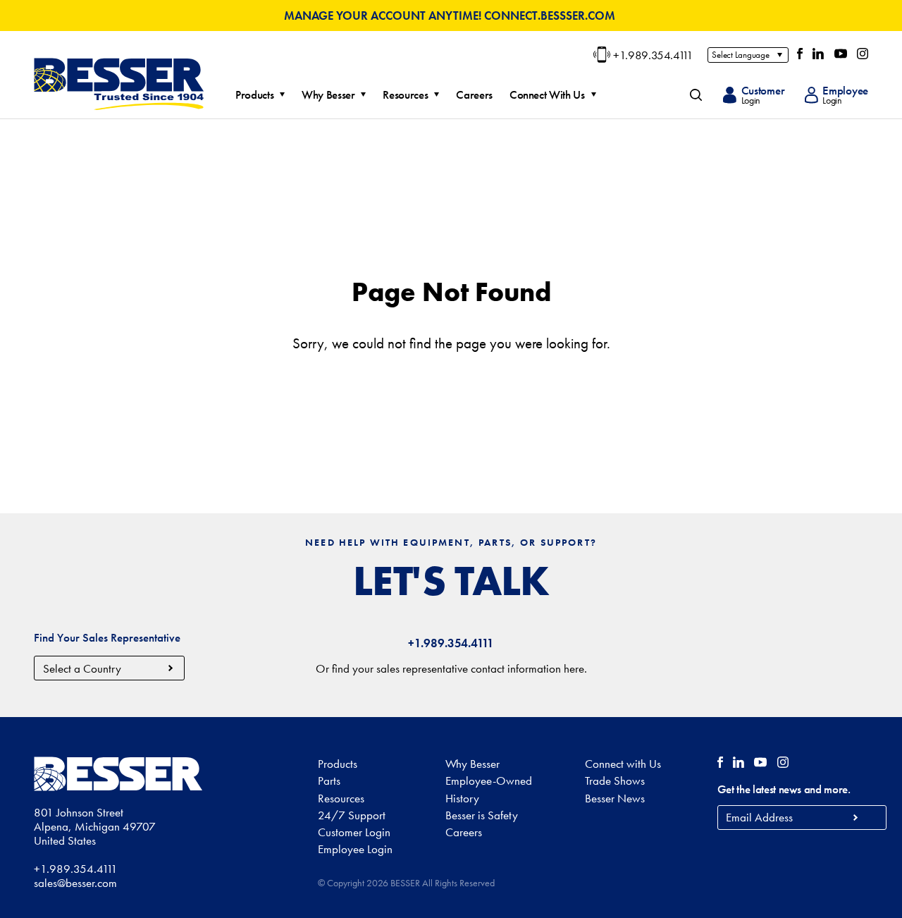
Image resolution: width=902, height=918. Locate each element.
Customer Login (354, 832)
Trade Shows (615, 780)
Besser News (615, 798)
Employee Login (355, 849)
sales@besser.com (75, 883)
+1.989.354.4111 (653, 55)
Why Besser (328, 95)
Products (254, 95)
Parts (329, 780)
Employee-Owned (488, 780)
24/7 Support (351, 815)
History (462, 798)
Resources (405, 95)
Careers (474, 95)
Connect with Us (623, 764)
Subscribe (856, 817)
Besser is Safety (481, 815)
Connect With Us (547, 95)
